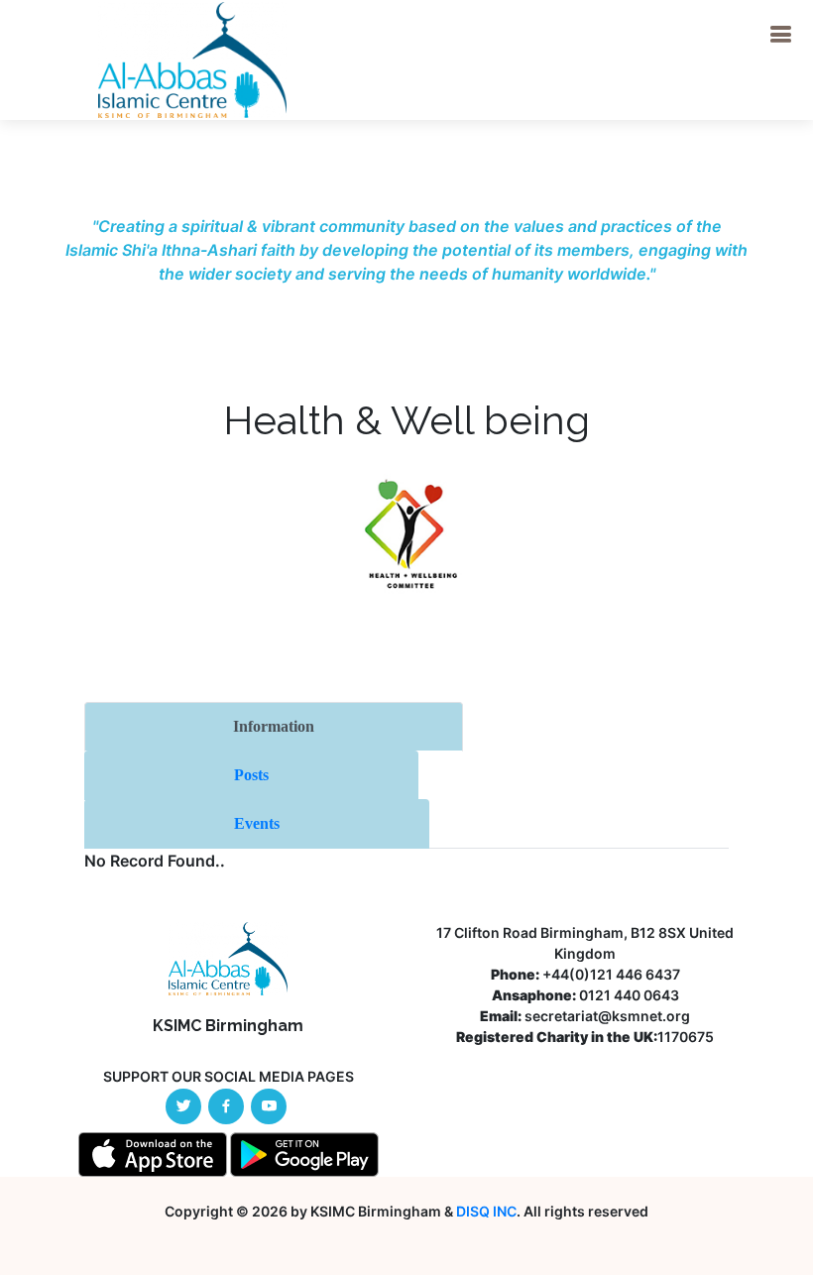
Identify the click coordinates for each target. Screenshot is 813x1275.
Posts (251, 774)
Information (273, 726)
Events (257, 823)
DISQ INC (486, 1211)
